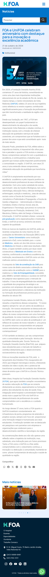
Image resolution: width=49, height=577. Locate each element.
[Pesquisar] (43, 20)
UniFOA (14, 104)
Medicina (9, 243)
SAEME (36, 270)
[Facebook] (10, 563)
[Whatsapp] (42, 571)
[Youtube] (15, 563)
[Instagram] (6, 563)
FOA (25, 384)
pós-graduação (8, 219)
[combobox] (21, 20)
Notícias (8, 11)
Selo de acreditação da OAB (27, 264)
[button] (4, 467)
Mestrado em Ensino (24, 252)
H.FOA (5, 381)
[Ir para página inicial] (11, 4)
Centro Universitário (17, 237)
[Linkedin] (25, 563)
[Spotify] (20, 563)
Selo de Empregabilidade (24, 273)
